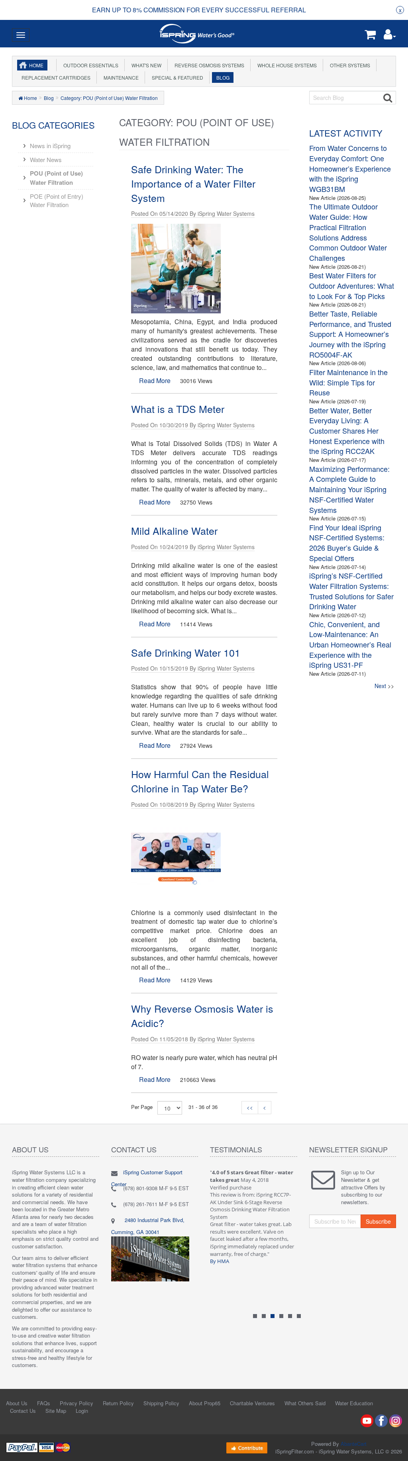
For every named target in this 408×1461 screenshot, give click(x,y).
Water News (46, 159)
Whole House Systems (286, 65)
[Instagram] (395, 1420)
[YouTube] (367, 1420)
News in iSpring (50, 145)
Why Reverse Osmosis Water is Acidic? (202, 1015)
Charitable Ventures (252, 1403)
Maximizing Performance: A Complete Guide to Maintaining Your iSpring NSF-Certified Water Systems (349, 489)
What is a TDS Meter (177, 408)
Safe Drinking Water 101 (185, 652)
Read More (155, 380)
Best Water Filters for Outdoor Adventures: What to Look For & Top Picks (351, 285)
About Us (16, 1403)
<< (250, 1107)
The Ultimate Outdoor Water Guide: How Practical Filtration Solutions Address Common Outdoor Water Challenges (348, 232)
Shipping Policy (161, 1403)
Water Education (354, 1403)
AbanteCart (354, 1443)
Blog (222, 77)
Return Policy (118, 1403)
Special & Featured (176, 77)
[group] (199, 10)
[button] (390, 36)
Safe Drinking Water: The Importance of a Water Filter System (193, 183)
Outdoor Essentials (89, 65)
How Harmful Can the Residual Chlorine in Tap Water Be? (200, 781)
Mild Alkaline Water (174, 530)
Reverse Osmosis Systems (208, 65)
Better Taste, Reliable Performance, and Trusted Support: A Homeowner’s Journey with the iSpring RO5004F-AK (350, 334)
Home (36, 65)
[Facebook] (381, 1420)
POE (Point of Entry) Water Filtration (56, 200)
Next (380, 686)
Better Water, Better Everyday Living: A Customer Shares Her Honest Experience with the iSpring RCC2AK (346, 430)
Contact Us (23, 1410)
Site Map (55, 1410)
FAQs (43, 1403)
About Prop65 (204, 1403)
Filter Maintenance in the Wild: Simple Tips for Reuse (348, 382)
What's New (145, 65)
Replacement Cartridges (54, 77)
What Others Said (305, 1403)
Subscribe (378, 1221)
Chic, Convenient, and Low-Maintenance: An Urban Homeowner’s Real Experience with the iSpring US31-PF (350, 644)
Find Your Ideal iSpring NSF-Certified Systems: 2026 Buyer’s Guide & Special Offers (346, 542)
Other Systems (349, 65)
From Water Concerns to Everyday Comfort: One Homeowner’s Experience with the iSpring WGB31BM (350, 168)
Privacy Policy (76, 1403)
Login (82, 1410)
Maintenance (120, 77)
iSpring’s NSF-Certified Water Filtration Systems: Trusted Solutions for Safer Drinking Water (351, 590)
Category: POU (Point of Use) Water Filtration (109, 97)
